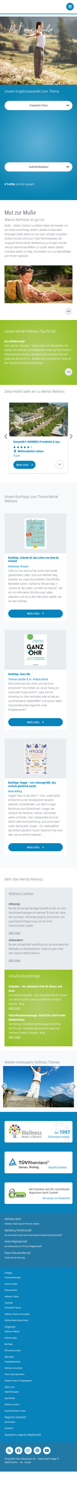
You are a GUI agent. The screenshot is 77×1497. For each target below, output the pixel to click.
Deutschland (10, 1422)
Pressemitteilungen (13, 1277)
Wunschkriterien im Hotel (15, 1411)
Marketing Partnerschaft (18, 1230)
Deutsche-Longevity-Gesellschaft (23, 1434)
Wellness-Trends (12, 1296)
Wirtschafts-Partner (13, 1307)
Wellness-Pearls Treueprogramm (18, 1380)
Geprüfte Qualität (12, 1392)
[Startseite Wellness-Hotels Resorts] (29, 7)
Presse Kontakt (11, 1284)
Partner (9, 1303)
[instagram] (28, 1450)
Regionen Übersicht (15, 1417)
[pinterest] (37, 1450)
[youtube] (47, 1450)
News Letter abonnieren (14, 1374)
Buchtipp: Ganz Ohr (19, 674)
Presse (8, 1273)
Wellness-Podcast (12, 1331)
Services (9, 1357)
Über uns (9, 1387)
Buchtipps (9, 1344)
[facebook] (18, 1450)
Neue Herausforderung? (18, 1253)
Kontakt (27, 1462)
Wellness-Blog (10, 1338)
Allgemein (10, 1327)
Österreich (9, 1428)
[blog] (9, 1450)
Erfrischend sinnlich (13, 1350)
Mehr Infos (22, 465)
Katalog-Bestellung (12, 1361)
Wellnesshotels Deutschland (16, 1320)
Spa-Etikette (10, 1398)
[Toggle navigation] (69, 7)
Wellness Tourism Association (17, 1314)
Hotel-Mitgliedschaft (16, 1241)
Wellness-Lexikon (12, 1404)
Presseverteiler (11, 1290)
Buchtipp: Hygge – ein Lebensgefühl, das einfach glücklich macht (32, 784)
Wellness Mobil (13, 1219)
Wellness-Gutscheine (13, 1368)
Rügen (17, 455)
